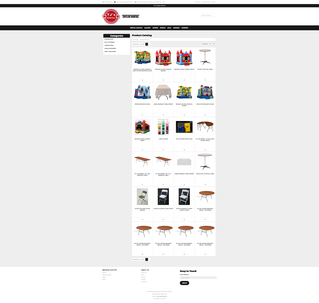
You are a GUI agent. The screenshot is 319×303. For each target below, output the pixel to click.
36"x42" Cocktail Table (205, 69)
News (143, 275)
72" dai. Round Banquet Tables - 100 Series (205, 209)
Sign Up (184, 283)
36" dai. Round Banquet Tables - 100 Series (184, 244)
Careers (143, 279)
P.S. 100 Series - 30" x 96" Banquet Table (142, 174)
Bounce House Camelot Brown (163, 70)
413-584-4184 (108, 2)
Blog (169, 28)
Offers (155, 28)
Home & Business (110, 48)
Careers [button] (184, 28)
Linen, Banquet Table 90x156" (184, 174)
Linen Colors (163, 139)
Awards (176, 28)
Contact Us (206, 2)
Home (104, 272)
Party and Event (110, 51)
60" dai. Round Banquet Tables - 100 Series (142, 244)
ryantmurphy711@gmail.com (124, 2)
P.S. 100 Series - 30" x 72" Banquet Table (163, 174)
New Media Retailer (162, 296)
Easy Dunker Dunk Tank (184, 139)
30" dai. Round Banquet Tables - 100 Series (205, 244)
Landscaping (109, 45)
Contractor (109, 39)
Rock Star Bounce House (205, 104)
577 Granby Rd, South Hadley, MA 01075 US (148, 2)
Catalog (135, 39)
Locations (198, 2)
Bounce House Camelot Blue (184, 69)
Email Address (184, 274)
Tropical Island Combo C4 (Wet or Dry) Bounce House (142, 70)
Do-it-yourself (110, 42)
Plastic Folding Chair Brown (142, 209)
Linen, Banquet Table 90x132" (163, 104)
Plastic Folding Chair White (163, 208)
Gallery (147, 28)
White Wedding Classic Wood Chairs (184, 209)
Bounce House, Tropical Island (184, 104)
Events (162, 28)
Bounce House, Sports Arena (142, 139)
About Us (144, 272)
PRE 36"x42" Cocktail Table (205, 174)
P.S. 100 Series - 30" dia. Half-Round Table (205, 139)
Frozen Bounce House (142, 104)
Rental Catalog (136, 28)
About (213, 2)
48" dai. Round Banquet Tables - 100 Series (163, 244)
